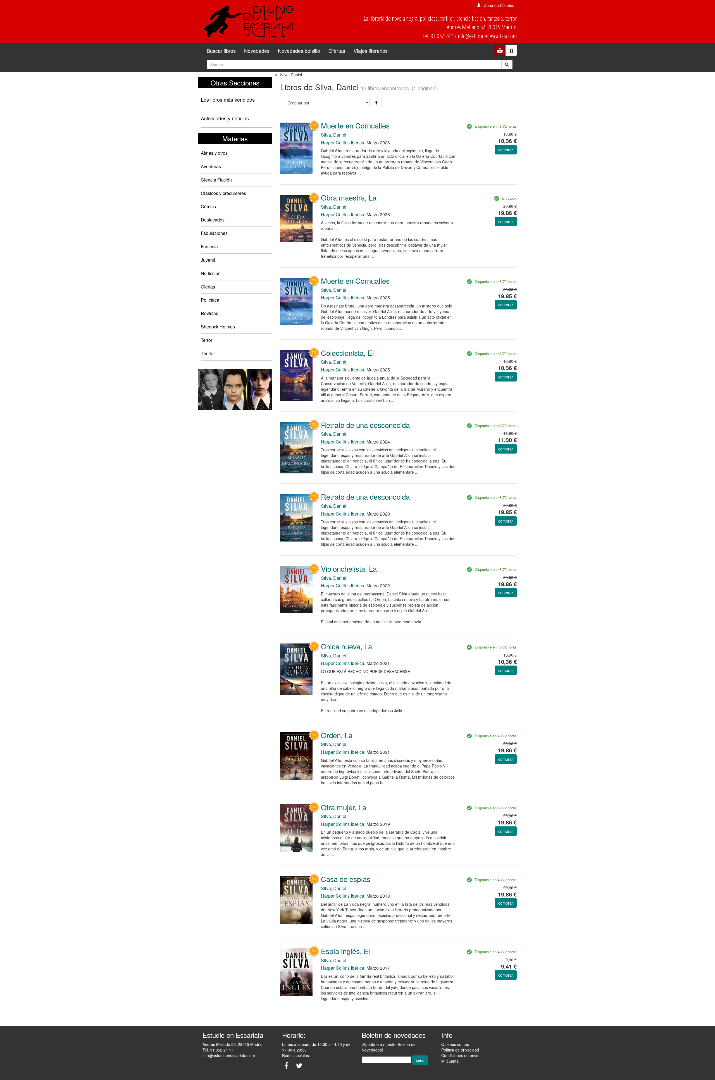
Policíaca (210, 300)
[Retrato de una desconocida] (296, 447)
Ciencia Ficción (216, 180)
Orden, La (336, 735)
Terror (206, 340)
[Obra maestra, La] (296, 218)
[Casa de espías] (296, 899)
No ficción (211, 273)
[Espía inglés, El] (296, 971)
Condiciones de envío (460, 1055)
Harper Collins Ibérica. (343, 142)
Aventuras (211, 166)
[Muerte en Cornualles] (296, 147)
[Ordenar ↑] (376, 102)
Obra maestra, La (348, 197)
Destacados (213, 219)
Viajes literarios (371, 50)
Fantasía (209, 246)
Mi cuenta (450, 1061)
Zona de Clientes (499, 5)
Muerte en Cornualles (355, 125)
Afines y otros (214, 153)
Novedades (257, 50)
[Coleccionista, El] (296, 375)
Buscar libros (221, 50)
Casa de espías (345, 879)
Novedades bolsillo (299, 50)
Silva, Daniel (333, 135)
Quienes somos (455, 1044)
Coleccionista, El (347, 352)
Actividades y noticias (225, 118)
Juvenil (208, 260)
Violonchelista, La (349, 568)
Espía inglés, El (345, 951)
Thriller (208, 353)
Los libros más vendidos (228, 99)
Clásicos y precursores (223, 193)
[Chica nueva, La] (296, 668)
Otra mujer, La (343, 807)
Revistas (209, 313)
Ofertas (336, 50)
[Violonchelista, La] (296, 589)
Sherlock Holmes (218, 326)
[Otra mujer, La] (296, 827)
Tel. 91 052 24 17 (217, 1050)
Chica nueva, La (346, 646)
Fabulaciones (214, 233)
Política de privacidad (460, 1050)
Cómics (208, 206)
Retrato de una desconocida (365, 424)
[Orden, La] (296, 755)
